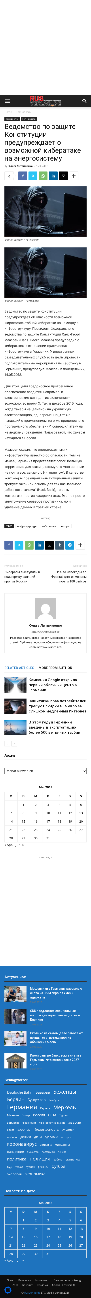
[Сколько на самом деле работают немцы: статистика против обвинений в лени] (15, 1038)
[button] (7, 101)
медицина (46, 1144)
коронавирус (22, 1144)
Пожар (26, 1115)
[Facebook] (22, 175)
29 (23, 838)
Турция (63, 1115)
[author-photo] (45, 619)
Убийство (13, 1122)
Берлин (16, 1099)
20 (81, 821)
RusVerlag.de (32, 1292)
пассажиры (48, 1151)
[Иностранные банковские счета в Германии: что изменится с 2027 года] (15, 1060)
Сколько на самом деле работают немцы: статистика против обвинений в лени (56, 1037)
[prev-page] (7, 743)
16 (36, 821)
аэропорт (24, 1129)
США (52, 1115)
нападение (15, 1151)
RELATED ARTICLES (19, 668)
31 (48, 838)
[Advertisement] (45, 47)
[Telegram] (69, 545)
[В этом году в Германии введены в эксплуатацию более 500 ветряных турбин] (15, 727)
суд (9, 1166)
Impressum (42, 1280)
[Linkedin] (53, 175)
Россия (39, 1115)
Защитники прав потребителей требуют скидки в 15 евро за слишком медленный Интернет (58, 706)
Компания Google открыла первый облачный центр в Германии (53, 685)
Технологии (24, 112)
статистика (73, 1159)
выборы (12, 1137)
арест (10, 1130)
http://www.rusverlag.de (45, 631)
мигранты (62, 1144)
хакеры (65, 526)
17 (48, 821)
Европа (45, 1108)
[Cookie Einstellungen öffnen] (7, 1292)
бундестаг (68, 1129)
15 (23, 821)
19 (70, 821)
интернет (67, 1137)
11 (59, 813)
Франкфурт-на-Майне (52, 1122)
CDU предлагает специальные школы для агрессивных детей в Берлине (55, 1015)
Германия (22, 1107)
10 (48, 813)
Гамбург (54, 1100)
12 (70, 813)
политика (17, 1159)
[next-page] (14, 743)
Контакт (27, 1285)
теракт (19, 1166)
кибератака (49, 526)
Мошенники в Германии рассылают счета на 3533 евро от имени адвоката (57, 993)
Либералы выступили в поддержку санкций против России (22, 576)
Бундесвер (37, 1100)
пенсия (62, 1151)
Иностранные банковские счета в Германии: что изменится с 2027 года (55, 1060)
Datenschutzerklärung (67, 1280)
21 (11, 830)
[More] (73, 175)
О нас (10, 1280)
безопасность (47, 1129)
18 (59, 821)
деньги (25, 1137)
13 (81, 813)
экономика (35, 1173)
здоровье (51, 1137)
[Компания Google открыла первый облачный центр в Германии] (15, 685)
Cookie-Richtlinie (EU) (65, 1285)
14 (11, 821)
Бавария (43, 1092)
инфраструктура (27, 526)
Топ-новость (29, 118)
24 (48, 830)
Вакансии (24, 1280)
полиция (40, 1158)
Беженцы (64, 1091)
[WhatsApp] (43, 175)
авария (74, 1122)
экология (14, 1174)
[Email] (63, 175)
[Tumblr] (59, 545)
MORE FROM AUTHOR (55, 668)
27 (81, 830)
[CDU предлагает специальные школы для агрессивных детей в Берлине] (15, 1016)
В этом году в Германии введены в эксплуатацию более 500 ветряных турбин (54, 727)
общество (33, 1151)
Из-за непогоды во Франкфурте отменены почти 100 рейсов (69, 576)
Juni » (20, 845)
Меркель (64, 1107)
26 (70, 830)
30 (36, 838)
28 (11, 838)
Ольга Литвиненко (20, 166)
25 (59, 830)
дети (38, 1136)
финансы (43, 1166)
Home (8, 112)
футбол (58, 1166)
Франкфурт (29, 1122)
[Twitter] (32, 175)
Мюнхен (13, 1115)
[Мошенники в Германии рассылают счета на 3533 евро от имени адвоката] (15, 994)
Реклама (42, 1285)
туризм (30, 1166)
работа (58, 1159)
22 (23, 830)
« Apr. (8, 845)
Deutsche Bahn (19, 1092)
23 (36, 830)
